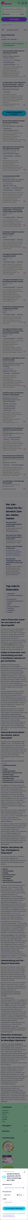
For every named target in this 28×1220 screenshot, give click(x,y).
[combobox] (13, 1188)
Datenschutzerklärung (9, 1216)
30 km (20, 1195)
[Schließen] (24, 1172)
